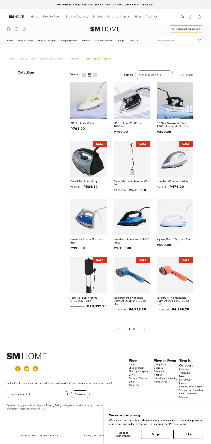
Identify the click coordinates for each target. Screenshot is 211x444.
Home (11, 58)
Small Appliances (188, 393)
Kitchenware (186, 379)
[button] (183, 17)
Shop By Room (27, 58)
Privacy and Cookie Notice (97, 435)
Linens (182, 383)
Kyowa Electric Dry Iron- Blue (174, 239)
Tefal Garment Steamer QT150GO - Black (84, 299)
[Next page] (144, 329)
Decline (188, 434)
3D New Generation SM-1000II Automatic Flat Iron (173, 125)
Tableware (184, 372)
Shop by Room (136, 368)
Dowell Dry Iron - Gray (83, 181)
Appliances (75, 58)
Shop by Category (138, 371)
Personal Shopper (138, 378)
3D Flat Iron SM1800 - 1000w (127, 125)
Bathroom (159, 371)
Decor (182, 376)
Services (133, 374)
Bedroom (159, 368)
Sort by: (129, 74)
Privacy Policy (53, 405)
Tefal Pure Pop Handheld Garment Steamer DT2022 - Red (174, 300)
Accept (156, 434)
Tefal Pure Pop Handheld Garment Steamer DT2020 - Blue (131, 300)
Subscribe (80, 394)
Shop (133, 360)
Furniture (184, 369)
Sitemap (183, 397)
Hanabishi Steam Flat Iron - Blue (86, 241)
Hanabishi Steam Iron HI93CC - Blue (132, 241)
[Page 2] (134, 328)
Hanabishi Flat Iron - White (173, 181)
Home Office (160, 381)
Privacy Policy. (177, 423)
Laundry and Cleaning (51, 58)
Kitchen (158, 374)
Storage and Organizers (191, 390)
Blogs (132, 381)
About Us (134, 385)
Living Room (160, 364)
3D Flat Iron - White (82, 123)
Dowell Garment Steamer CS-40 (131, 183)
